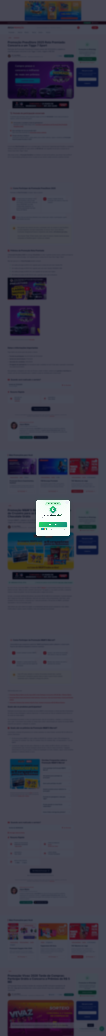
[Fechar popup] (67, 502)
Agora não (53, 532)
